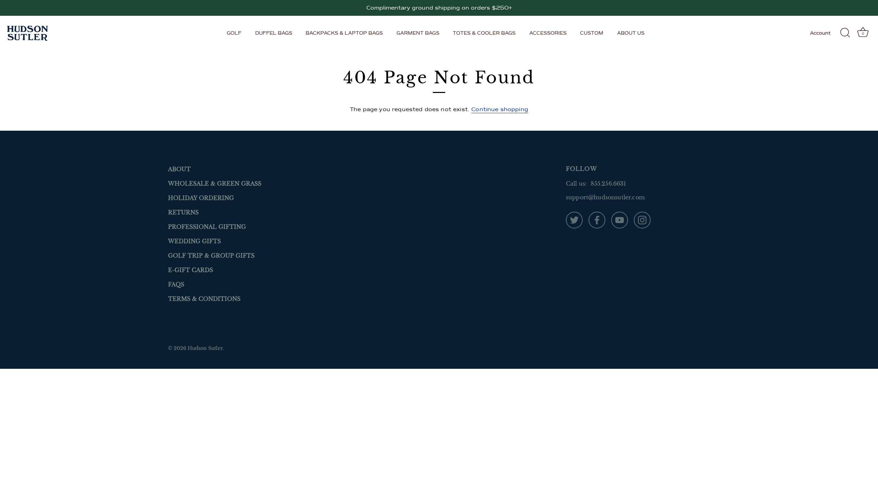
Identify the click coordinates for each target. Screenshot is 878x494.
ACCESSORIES (548, 33)
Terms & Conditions (204, 298)
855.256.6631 (608, 183)
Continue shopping (499, 109)
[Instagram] (642, 219)
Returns (183, 212)
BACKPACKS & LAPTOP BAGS (344, 33)
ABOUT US (630, 33)
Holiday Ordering (201, 198)
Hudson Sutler (205, 348)
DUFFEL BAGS (273, 33)
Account (820, 33)
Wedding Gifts (194, 241)
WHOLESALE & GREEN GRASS (214, 183)
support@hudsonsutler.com (605, 197)
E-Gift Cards (190, 270)
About (179, 169)
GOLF (234, 33)
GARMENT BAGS (417, 33)
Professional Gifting (207, 226)
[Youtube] (619, 219)
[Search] (845, 32)
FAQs (176, 284)
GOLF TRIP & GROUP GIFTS (211, 255)
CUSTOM (591, 33)
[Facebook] (597, 219)
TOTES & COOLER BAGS (484, 33)
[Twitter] (574, 219)
